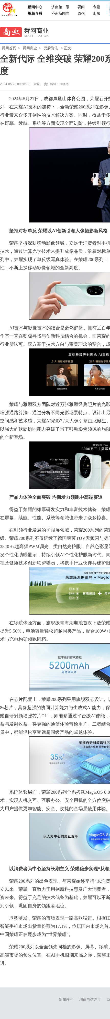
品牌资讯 (51, 48)
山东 (96, 13)
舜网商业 (30, 48)
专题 (96, 7)
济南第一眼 (60, 7)
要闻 (81, 7)
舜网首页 (9, 48)
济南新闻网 (60, 13)
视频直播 (35, 13)
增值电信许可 (90, 1000)
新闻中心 (35, 7)
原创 (81, 13)
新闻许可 (66, 1000)
